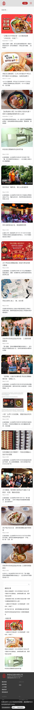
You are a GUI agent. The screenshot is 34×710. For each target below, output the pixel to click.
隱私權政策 (5, 692)
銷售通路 (4, 684)
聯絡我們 (4, 689)
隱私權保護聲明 (6, 707)
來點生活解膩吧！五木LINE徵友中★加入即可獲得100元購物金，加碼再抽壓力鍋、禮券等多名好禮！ (16, 76)
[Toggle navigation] (30, 2)
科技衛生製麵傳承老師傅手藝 (12, 149)
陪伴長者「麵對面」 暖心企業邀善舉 (15, 187)
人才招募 (4, 687)
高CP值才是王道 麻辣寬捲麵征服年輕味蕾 (17, 609)
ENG (25, 3)
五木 (20, 685)
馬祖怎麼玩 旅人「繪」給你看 (12, 301)
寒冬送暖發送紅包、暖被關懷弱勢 (14, 225)
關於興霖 (4, 682)
